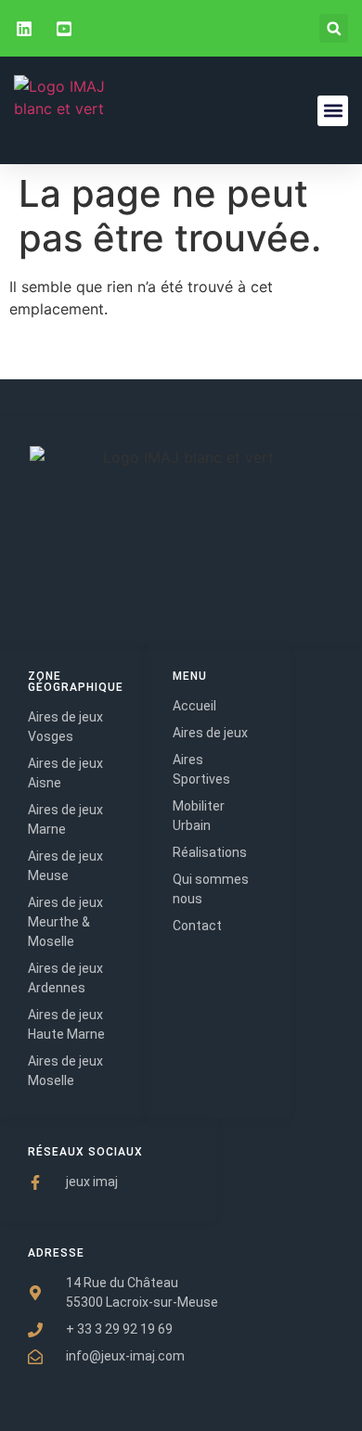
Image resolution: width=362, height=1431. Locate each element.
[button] (333, 28)
